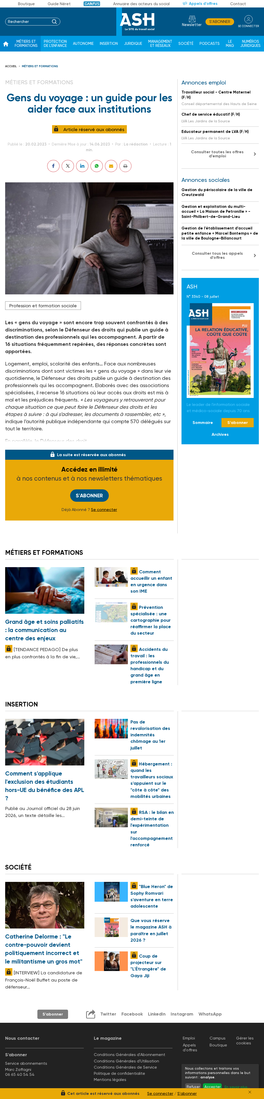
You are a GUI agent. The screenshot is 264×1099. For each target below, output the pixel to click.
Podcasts (210, 43)
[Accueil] (6, 44)
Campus (91, 4)
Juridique (133, 43)
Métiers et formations (26, 43)
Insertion (109, 43)
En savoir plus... (237, 1087)
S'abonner (219, 21)
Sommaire (203, 422)
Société (185, 43)
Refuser (193, 1087)
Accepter (212, 1087)
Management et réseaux (160, 43)
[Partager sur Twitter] (68, 166)
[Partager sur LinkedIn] (82, 166)
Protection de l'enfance (55, 43)
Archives (220, 434)
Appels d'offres (203, 3)
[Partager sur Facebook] (53, 166)
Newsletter (192, 25)
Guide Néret (59, 4)
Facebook (132, 1014)
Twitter (108, 1014)
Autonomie (83, 43)
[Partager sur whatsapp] (96, 166)
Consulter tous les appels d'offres (217, 255)
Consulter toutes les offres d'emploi (217, 153)
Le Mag (230, 43)
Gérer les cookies (245, 1040)
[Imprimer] (125, 166)
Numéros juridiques (250, 43)
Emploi (189, 1038)
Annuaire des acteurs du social (141, 4)
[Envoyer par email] (111, 166)
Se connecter (104, 509)
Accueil (11, 66)
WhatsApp (210, 1014)
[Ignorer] (250, 1092)
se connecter (248, 26)
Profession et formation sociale (43, 305)
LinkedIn (157, 1014)
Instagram (182, 1014)
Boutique (26, 4)
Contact (238, 4)
